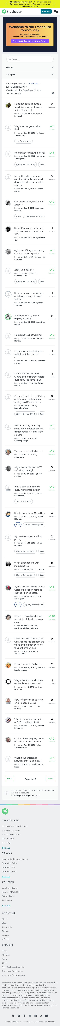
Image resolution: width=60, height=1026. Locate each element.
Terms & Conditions (13, 1021)
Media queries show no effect (29, 152)
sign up (29, 795)
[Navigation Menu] (56, 11)
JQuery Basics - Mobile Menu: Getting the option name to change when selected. (29, 589)
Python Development (11, 834)
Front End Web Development (14, 826)
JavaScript (33, 83)
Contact (5, 935)
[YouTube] (19, 1016)
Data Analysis (8, 838)
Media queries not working (28, 334)
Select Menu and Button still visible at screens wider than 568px (29, 231)
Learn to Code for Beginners (14, 859)
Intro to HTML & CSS (11, 892)
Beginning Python (10, 863)
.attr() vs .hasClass (24, 269)
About (4, 919)
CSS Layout (7, 900)
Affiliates (5, 955)
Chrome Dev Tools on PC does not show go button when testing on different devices (29, 399)
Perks (4, 959)
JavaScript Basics (9, 888)
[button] (6, 4)
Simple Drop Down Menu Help (29, 513)
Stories (5, 931)
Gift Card (6, 939)
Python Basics (8, 896)
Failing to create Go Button (28, 664)
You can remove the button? (28, 451)
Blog (4, 923)
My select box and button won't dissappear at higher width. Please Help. (28, 106)
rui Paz (41, 569)
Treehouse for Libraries (12, 971)
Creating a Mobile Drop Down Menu (22, 90)
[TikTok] (41, 1016)
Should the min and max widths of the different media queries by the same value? (29, 376)
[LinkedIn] (30, 1016)
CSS (18, 525)
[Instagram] (36, 1016)
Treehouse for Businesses (13, 975)
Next (50, 778)
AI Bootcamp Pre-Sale (18, 2)
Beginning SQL (8, 867)
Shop (4, 963)
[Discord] (47, 1016)
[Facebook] (24, 1016)
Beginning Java (9, 871)
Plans (4, 951)
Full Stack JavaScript (11, 830)
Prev (9, 778)
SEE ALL (6, 848)
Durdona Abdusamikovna (26, 628)
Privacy (27, 1021)
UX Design (6, 842)
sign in (20, 795)
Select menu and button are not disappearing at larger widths (28, 296)
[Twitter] (13, 1016)
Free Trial (46, 11)
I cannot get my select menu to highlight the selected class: (28, 354)
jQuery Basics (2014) (15, 87)
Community (7, 927)
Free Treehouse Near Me (13, 967)
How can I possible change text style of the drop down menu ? (28, 619)
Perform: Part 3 (13, 93)
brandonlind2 (20, 276)
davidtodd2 (19, 654)
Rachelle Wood (21, 408)
